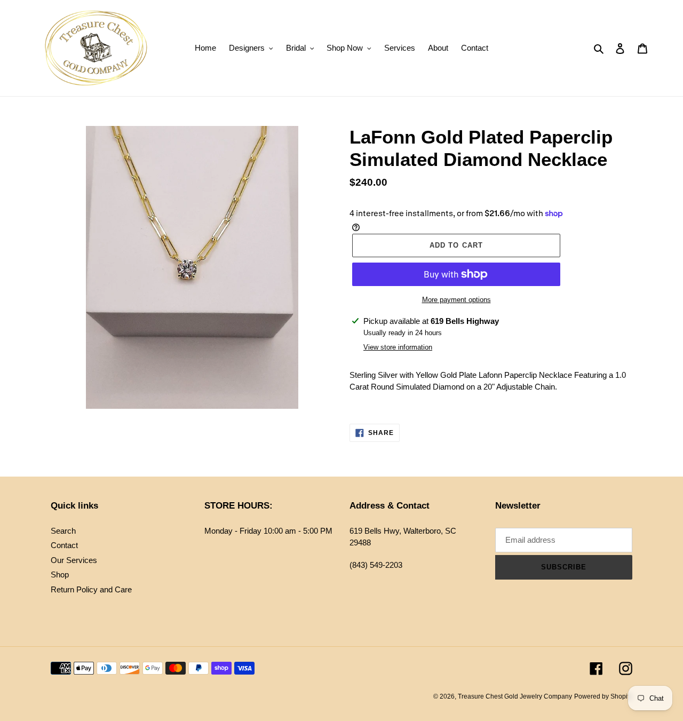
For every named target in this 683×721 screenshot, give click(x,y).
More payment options (456, 300)
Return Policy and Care (91, 589)
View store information (397, 347)
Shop (60, 574)
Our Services (74, 560)
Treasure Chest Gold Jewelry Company (515, 696)
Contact (64, 545)
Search (63, 530)
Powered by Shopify (603, 696)
